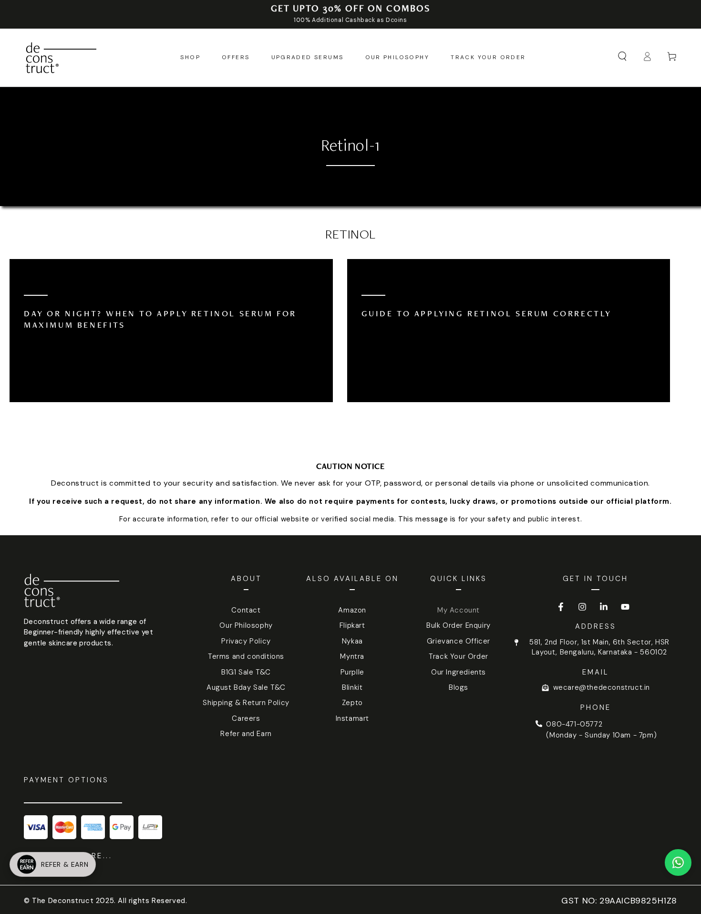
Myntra (352, 656)
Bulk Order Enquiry (458, 625)
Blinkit (352, 687)
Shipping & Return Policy (246, 702)
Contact (245, 610)
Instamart (352, 718)
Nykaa (352, 641)
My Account (458, 610)
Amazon (352, 610)
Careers (246, 718)
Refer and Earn (245, 733)
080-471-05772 (574, 724)
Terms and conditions (246, 656)
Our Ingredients (458, 672)
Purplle (352, 672)
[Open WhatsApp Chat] (678, 862)
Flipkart (352, 625)
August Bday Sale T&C (246, 687)
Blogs (458, 687)
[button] (622, 56)
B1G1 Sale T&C (246, 672)
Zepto (352, 702)
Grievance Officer (458, 641)
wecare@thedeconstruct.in (601, 687)
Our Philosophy (245, 625)
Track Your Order (458, 656)
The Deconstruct (62, 900)
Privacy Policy (245, 641)
